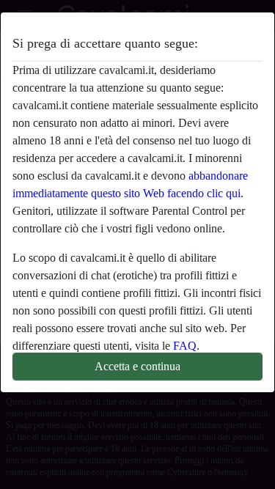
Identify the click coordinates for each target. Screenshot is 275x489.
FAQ (185, 345)
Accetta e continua (137, 366)
